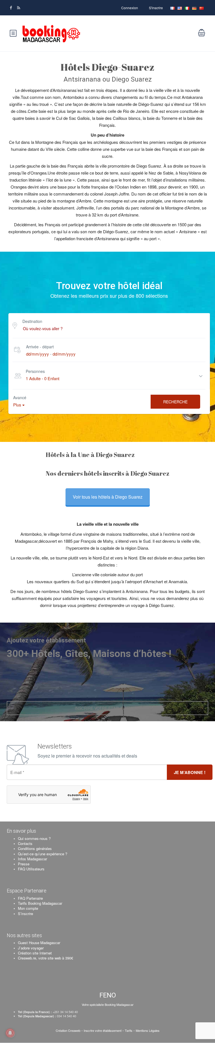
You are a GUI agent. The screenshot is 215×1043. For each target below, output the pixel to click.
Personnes (35, 371)
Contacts (25, 843)
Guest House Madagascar (39, 942)
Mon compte (28, 908)
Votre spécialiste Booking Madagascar (108, 1004)
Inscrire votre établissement (102, 1030)
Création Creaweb (68, 1030)
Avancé (19, 397)
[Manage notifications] (10, 1032)
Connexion (129, 7)
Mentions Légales (148, 1030)
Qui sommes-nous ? (34, 838)
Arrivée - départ (40, 346)
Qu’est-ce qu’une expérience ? (42, 853)
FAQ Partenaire (30, 898)
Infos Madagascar (32, 858)
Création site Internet (35, 953)
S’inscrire (25, 913)
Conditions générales (35, 848)
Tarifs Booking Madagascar (40, 903)
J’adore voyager (31, 948)
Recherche (175, 401)
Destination (32, 321)
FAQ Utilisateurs (31, 868)
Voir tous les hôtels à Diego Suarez (107, 497)
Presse (23, 863)
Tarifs (128, 1030)
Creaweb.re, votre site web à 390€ (45, 958)
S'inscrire (156, 7)
